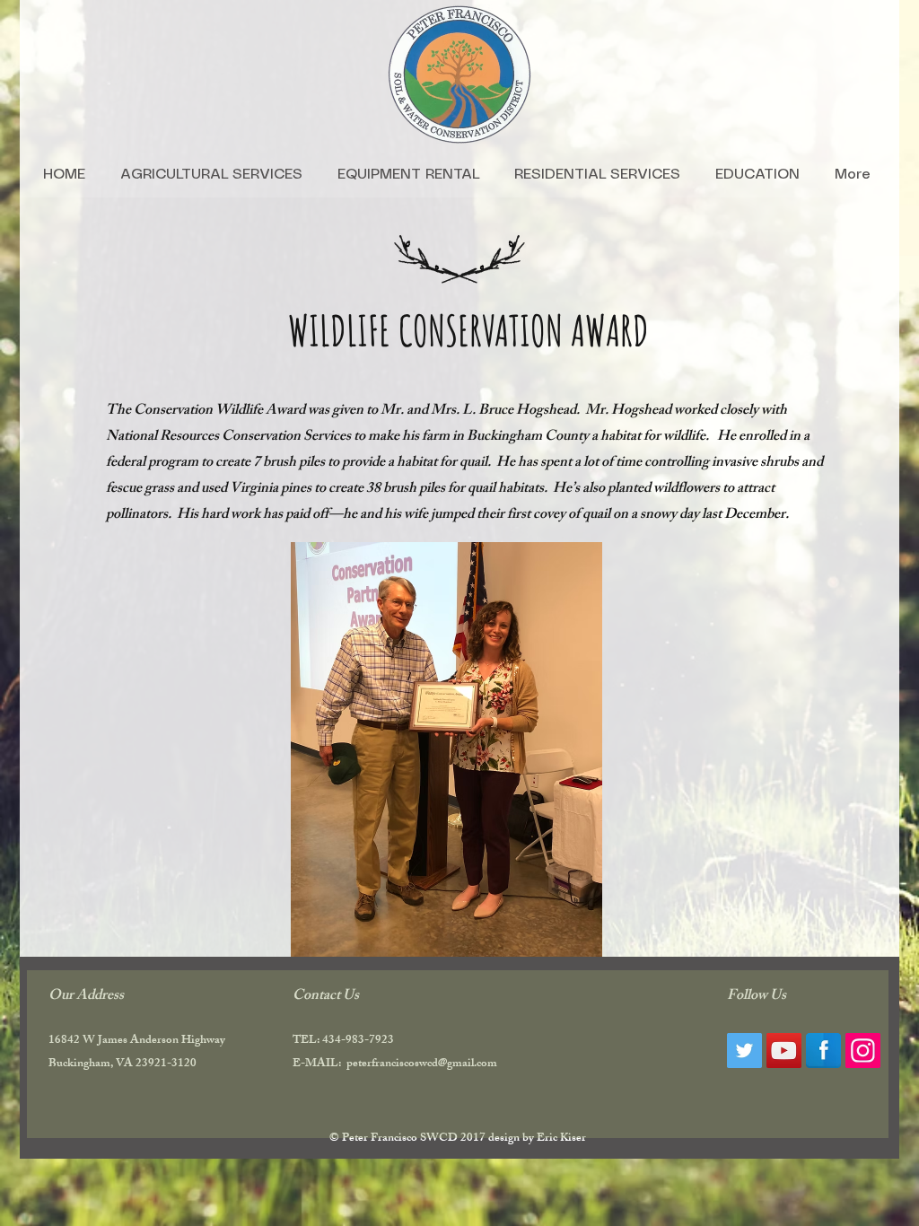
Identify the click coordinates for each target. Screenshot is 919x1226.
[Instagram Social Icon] (862, 1050)
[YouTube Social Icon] (783, 1050)
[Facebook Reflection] (823, 1050)
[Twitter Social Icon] (744, 1050)
